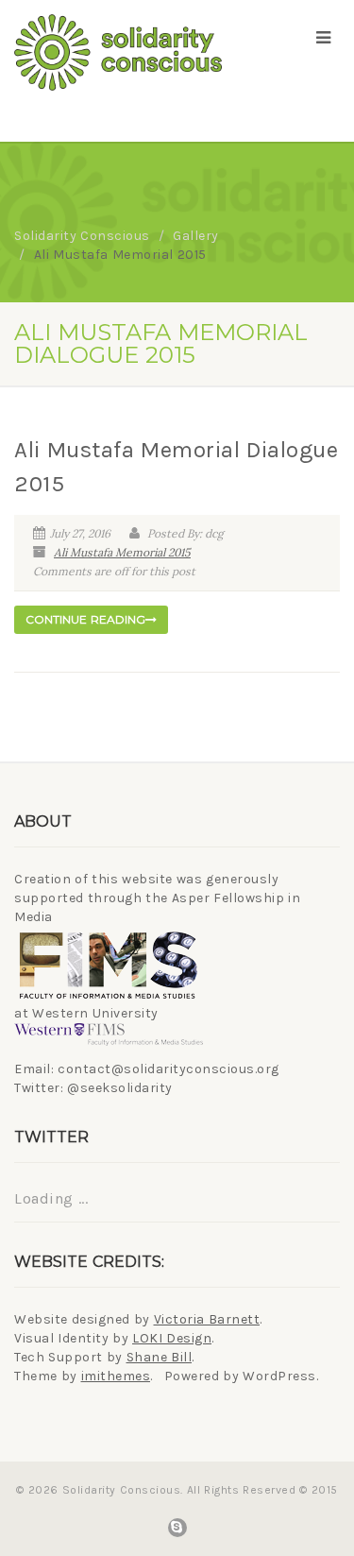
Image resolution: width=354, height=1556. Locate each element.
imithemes (116, 1376)
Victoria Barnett (207, 1319)
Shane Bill (159, 1357)
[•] (118, 52)
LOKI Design (171, 1338)
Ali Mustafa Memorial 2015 (122, 552)
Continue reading (85, 619)
